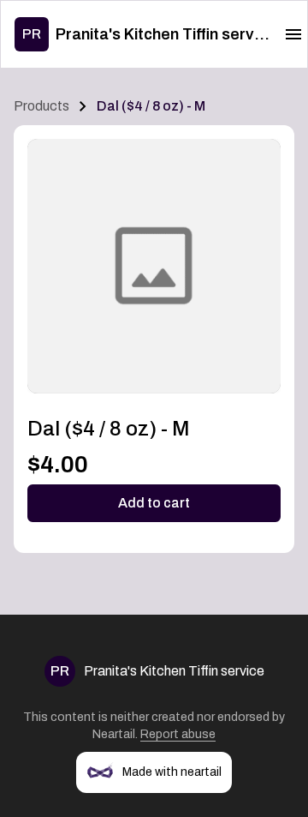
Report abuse (178, 734)
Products (41, 106)
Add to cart (154, 503)
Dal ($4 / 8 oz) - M (151, 106)
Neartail (113, 734)
